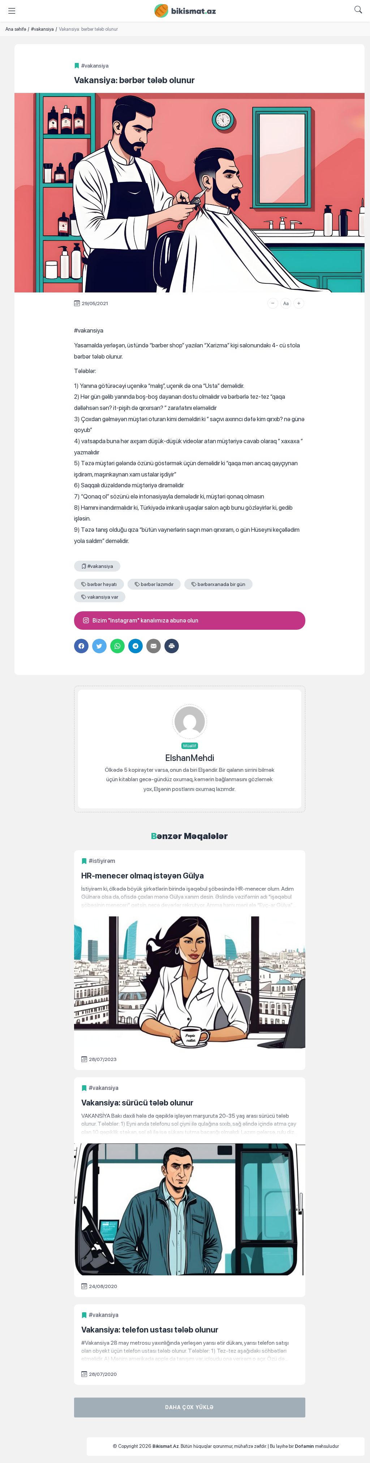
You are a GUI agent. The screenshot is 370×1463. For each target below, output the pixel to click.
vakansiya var (102, 597)
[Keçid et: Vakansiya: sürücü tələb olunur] (189, 1124)
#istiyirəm (102, 860)
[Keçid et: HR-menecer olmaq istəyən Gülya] (189, 897)
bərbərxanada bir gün (221, 584)
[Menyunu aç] (11, 11)
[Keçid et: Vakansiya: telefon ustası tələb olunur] (189, 1351)
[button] (272, 303)
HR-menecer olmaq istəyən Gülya (142, 875)
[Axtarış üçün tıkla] (358, 11)
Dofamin (304, 1446)
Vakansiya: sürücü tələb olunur (137, 1102)
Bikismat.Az (165, 1446)
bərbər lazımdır (157, 584)
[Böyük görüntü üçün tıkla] (189, 192)
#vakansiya (94, 66)
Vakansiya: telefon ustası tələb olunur (149, 1329)
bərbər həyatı (102, 584)
